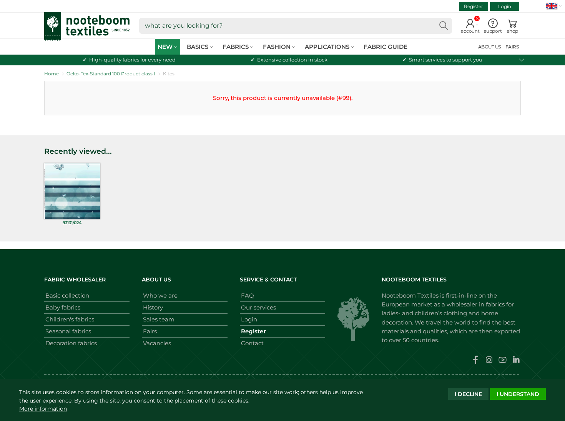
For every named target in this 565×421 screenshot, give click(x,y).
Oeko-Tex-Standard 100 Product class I (110, 74)
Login (504, 6)
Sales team (158, 319)
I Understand (518, 394)
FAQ (247, 295)
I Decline (468, 394)
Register (473, 6)
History (153, 307)
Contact (252, 343)
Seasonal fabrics (68, 331)
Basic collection (67, 295)
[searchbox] (295, 26)
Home (51, 74)
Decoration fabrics (71, 343)
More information (43, 409)
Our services (258, 307)
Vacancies (157, 343)
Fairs (150, 331)
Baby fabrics (62, 307)
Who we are (160, 295)
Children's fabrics (69, 319)
